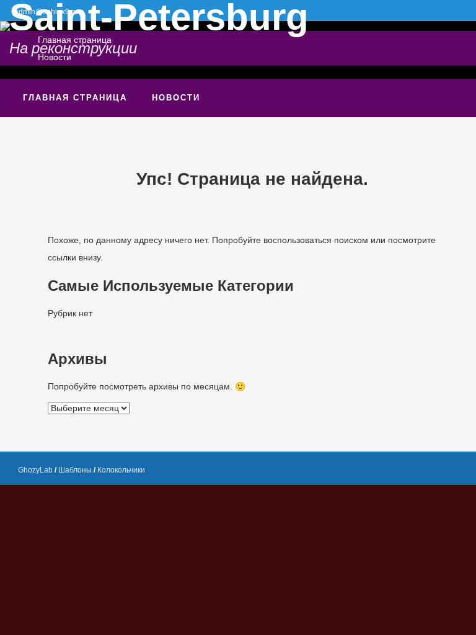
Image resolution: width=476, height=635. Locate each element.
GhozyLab (35, 470)
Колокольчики (121, 470)
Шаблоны (75, 470)
